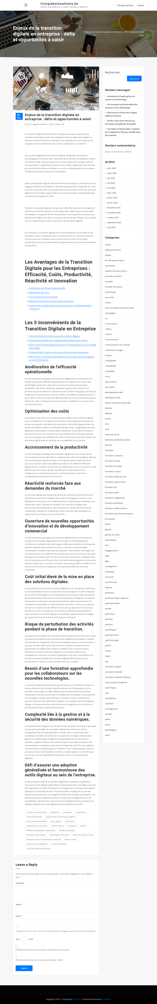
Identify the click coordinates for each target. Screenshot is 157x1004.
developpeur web (112, 397)
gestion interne (57, 826)
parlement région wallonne (116, 598)
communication (112, 339)
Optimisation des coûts (39, 292)
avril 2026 (111, 188)
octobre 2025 (113, 217)
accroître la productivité (36, 812)
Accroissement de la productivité (43, 297)
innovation (72, 826)
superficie (109, 703)
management (111, 566)
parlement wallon (112, 603)
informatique (110, 540)
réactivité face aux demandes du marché (43, 839)
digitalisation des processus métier (60, 817)
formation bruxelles (113, 466)
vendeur (108, 714)
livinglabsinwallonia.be (59, 3)
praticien (109, 624)
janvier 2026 (112, 202)
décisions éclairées (34, 817)
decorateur (110, 387)
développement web (114, 392)
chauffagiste (110, 313)
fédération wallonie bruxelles (117, 440)
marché (83, 826)
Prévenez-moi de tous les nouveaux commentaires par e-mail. (42, 949)
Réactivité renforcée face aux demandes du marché (51, 301)
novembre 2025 (114, 212)
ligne (107, 561)
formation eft (111, 487)
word (107, 735)
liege (107, 556)
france (108, 524)
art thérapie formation (115, 260)
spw (106, 693)
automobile (110, 265)
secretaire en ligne (113, 666)
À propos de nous (125, 5)
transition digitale (59, 844)
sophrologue (110, 687)
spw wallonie (110, 698)
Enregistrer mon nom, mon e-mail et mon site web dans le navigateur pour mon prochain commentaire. (56, 931)
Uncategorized (58, 124)
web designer (111, 730)
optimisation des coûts (59, 835)
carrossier (109, 297)
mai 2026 (111, 183)
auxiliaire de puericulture (116, 271)
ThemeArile (106, 999)
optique (108, 587)
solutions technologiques (36, 844)
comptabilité (110, 366)
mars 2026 (111, 193)
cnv (106, 318)
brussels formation (113, 276)
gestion (108, 529)
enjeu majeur (56, 821)
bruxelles (109, 281)
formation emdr (112, 492)
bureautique (110, 292)
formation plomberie (114, 503)
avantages (67, 812)
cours (107, 376)
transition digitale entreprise (38, 848)
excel (107, 429)
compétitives (81, 812)
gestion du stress (112, 534)
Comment (20, 883)
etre (107, 424)
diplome (108, 413)
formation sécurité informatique (119, 513)
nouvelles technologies (36, 835)
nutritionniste (111, 582)
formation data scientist (115, 482)
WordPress (77, 999)
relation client (71, 839)
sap (106, 661)
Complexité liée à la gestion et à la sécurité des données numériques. (59, 352)
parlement (109, 593)
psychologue (110, 629)
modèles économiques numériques (41, 830)
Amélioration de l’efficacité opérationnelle (47, 288)
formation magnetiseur (115, 498)
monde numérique (67, 830)
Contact (140, 5)
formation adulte (112, 461)
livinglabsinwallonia (37, 124)
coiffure (108, 334)
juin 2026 (111, 178)
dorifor (108, 418)
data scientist (111, 381)
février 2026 (112, 198)
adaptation (54, 812)
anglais (108, 255)
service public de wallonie (116, 682)
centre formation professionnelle (119, 308)
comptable (109, 371)
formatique (110, 519)
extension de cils (112, 434)
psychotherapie (112, 640)
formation (109, 450)
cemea (108, 302)
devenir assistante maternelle (118, 403)
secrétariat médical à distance (118, 677)
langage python (111, 550)
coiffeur (108, 329)
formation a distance (114, 455)
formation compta (113, 471)
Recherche (134, 79)
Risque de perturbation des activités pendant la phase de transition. (58, 340)
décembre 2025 (114, 207)
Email (19, 916)
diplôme (108, 408)
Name (19, 904)
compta (108, 355)
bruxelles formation (113, 287)
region (108, 656)
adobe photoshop (113, 250)
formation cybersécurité (115, 476)
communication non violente (117, 345)
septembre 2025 (114, 222)
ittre (107, 545)
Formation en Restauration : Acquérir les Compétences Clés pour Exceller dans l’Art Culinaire (123, 132)
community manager (114, 350)
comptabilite (110, 360)
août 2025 (111, 227)
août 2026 (111, 168)
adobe (108, 244)
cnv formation (111, 323)
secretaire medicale (113, 672)
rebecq (108, 651)
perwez (108, 608)
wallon (108, 719)
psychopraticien (112, 635)
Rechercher (112, 72)
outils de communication (83, 835)
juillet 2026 (111, 173)
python (108, 645)
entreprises (70, 821)
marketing (109, 571)
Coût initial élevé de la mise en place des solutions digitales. (54, 336)
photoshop (110, 614)
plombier (109, 619)
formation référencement (116, 508)
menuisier (109, 577)
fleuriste (108, 445)
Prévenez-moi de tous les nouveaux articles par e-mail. (39, 960)
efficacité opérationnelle (36, 821)
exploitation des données (36, 826)
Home (141, 28)
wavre (107, 724)
